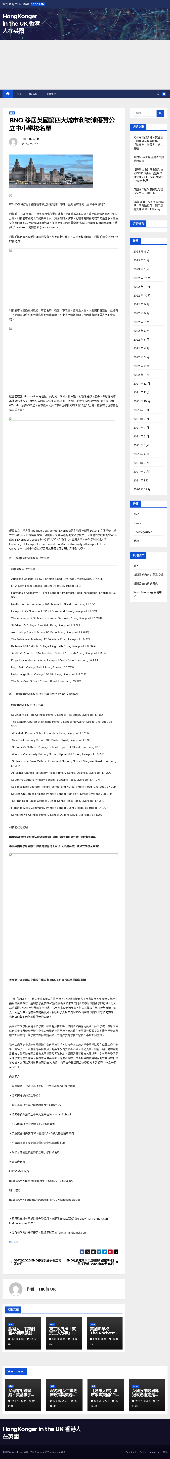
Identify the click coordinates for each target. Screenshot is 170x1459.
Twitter (143, 1452)
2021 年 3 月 (141, 463)
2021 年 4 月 (141, 454)
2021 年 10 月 (141, 401)
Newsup (41, 1452)
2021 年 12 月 (141, 383)
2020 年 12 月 (142, 489)
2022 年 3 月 (141, 357)
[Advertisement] (85, 64)
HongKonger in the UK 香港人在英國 (21, 23)
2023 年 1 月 (141, 269)
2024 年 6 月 (141, 251)
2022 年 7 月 (141, 322)
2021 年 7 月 (141, 427)
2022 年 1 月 (141, 374)
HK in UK (34, 139)
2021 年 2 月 (141, 471)
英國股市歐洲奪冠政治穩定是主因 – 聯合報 (145, 1394)
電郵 (165, 1452)
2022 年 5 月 (141, 339)
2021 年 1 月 (141, 480)
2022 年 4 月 (141, 348)
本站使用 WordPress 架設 (15, 1452)
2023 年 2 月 (141, 260)
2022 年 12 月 (141, 278)
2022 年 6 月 (141, 330)
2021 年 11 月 (141, 392)
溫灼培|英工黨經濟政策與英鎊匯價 (63, 1394)
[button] (158, 94)
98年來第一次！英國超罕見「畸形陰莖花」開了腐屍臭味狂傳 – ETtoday (148, 205)
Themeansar (54, 1452)
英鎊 (136, 540)
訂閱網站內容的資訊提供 (148, 574)
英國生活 (51, 93)
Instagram (155, 1452)
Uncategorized (142, 532)
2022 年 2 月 (141, 366)
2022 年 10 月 (142, 295)
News (33, 93)
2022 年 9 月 (141, 304)
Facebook (131, 1452)
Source (13, 1242)
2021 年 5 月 (141, 445)
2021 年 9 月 (141, 410)
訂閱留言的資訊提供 (145, 583)
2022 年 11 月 (141, 286)
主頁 (19, 93)
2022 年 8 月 (141, 313)
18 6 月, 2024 (19, 1401)
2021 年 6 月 (141, 436)
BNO (12, 113)
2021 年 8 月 (141, 418)
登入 (136, 566)
